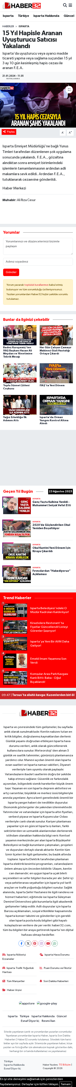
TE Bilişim (65, 1065)
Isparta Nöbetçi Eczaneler (14, 956)
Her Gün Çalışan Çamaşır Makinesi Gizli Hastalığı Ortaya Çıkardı (55, 350)
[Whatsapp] (55, 943)
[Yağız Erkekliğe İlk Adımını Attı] (20, 404)
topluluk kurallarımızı (36, 284)
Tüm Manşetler (16, 981)
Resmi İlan (48, 1021)
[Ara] (65, 5)
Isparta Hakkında (46, 16)
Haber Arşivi (14, 990)
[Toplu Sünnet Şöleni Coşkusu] (20, 373)
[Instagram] (41, 943)
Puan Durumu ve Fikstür (58, 968)
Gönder (11, 272)
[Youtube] (48, 943)
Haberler (8, 26)
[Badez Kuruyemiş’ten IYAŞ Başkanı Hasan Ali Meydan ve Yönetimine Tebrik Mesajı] (20, 335)
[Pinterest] (35, 943)
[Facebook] (21, 943)
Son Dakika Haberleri (56, 981)
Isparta (8, 16)
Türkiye (23, 16)
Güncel (69, 16)
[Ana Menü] (70, 5)
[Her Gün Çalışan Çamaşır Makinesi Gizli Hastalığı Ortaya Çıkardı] (56, 335)
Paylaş (11, 131)
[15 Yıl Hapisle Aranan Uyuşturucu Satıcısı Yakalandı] (38, 105)
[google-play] (47, 1004)
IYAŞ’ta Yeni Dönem (52, 385)
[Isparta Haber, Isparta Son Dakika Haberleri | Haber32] (21, 5)
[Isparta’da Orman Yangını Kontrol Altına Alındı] (56, 404)
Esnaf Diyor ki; (30, 1021)
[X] (28, 943)
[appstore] (26, 1004)
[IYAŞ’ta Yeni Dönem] (56, 373)
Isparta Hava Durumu (57, 954)
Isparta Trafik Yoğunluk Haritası (18, 970)
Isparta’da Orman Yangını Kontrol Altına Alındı (54, 420)
